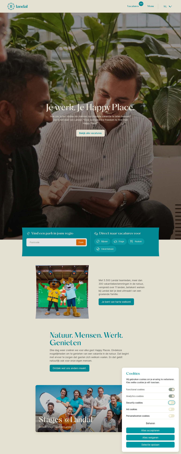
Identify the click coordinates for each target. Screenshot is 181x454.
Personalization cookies (138, 416)
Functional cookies (135, 390)
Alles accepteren (150, 430)
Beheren (150, 423)
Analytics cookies (135, 396)
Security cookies (134, 403)
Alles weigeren (150, 437)
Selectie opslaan (150, 444)
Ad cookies (131, 409)
